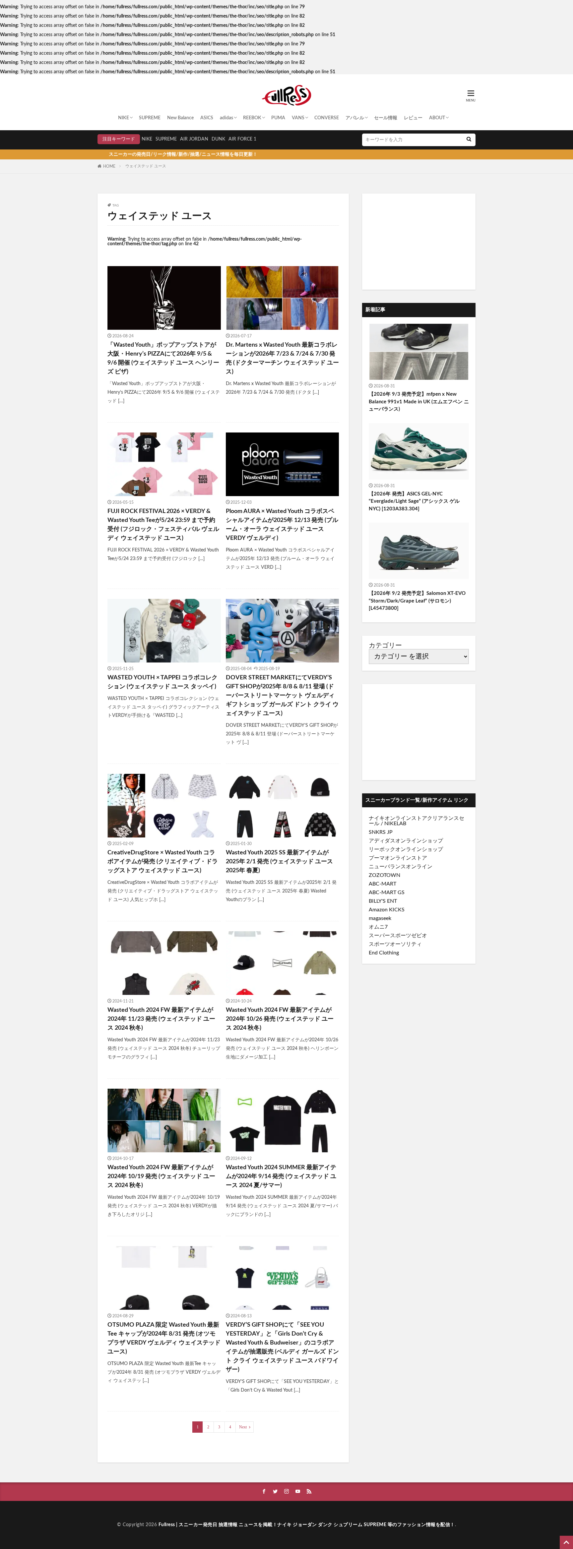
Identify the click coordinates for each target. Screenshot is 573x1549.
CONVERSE (326, 118)
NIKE (123, 118)
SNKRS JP (381, 832)
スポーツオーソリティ (395, 944)
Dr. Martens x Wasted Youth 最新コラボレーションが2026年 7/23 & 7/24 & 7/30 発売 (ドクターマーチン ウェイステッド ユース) (282, 358)
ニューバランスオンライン (400, 866)
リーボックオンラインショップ (406, 849)
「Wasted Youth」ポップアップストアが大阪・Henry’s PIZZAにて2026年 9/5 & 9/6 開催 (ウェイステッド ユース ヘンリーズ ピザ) (163, 358)
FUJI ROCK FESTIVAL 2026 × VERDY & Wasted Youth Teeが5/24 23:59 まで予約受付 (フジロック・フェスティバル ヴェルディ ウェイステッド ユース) (163, 524)
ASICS (206, 118)
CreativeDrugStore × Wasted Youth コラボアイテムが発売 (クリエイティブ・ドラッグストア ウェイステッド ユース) (162, 862)
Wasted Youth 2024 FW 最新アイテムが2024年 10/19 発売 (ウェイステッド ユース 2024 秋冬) (161, 1176)
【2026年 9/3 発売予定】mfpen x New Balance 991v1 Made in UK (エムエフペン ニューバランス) (419, 402)
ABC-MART (382, 884)
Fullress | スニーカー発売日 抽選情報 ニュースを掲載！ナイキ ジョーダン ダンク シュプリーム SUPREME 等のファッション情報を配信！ (307, 1524)
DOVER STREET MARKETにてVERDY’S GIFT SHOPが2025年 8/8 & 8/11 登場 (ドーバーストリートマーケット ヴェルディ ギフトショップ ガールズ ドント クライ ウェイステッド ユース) (282, 696)
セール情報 (385, 118)
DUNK (218, 139)
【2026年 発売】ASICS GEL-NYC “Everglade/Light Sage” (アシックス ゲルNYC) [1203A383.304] (414, 501)
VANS (298, 118)
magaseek (380, 918)
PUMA (278, 118)
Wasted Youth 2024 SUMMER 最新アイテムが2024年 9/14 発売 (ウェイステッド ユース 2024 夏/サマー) (281, 1176)
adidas (226, 118)
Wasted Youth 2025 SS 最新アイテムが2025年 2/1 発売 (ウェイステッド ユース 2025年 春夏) (279, 862)
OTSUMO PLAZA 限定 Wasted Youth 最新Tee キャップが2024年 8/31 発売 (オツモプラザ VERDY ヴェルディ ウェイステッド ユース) (164, 1338)
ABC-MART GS (387, 892)
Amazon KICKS (387, 909)
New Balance (180, 118)
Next (243, 1427)
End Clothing (384, 952)
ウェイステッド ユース (145, 166)
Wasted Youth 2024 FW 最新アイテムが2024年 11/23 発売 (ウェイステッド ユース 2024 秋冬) (161, 1019)
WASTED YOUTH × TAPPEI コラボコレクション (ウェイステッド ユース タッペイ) (162, 682)
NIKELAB (395, 823)
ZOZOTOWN (384, 875)
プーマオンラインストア (398, 858)
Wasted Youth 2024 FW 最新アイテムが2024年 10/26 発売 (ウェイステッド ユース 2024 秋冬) (280, 1019)
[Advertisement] (419, 241)
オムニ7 (378, 927)
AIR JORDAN (194, 139)
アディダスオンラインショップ (406, 840)
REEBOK (252, 118)
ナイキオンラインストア (398, 818)
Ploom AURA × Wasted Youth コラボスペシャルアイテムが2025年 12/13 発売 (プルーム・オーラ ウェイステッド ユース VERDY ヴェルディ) (282, 524)
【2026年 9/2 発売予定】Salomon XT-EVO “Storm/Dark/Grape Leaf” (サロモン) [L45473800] (417, 601)
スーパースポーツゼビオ (398, 935)
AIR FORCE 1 (242, 139)
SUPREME (149, 118)
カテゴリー (385, 645)
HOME (109, 166)
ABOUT (437, 118)
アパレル (355, 118)
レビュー (413, 118)
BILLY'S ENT (383, 901)
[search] (469, 140)
